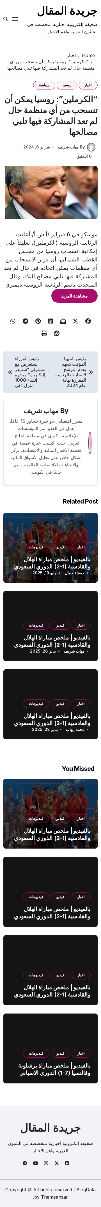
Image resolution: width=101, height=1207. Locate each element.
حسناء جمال (75, 572)
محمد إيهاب (75, 729)
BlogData (86, 1189)
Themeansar (54, 1197)
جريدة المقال (67, 10)
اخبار (88, 85)
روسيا (67, 85)
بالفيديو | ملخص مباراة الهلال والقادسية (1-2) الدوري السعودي (52, 563)
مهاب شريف (41, 411)
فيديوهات (36, 547)
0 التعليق (84, 156)
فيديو (60, 547)
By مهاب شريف (71, 147)
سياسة (44, 85)
